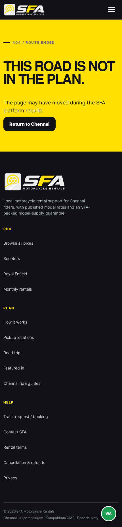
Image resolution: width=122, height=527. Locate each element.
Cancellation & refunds (24, 462)
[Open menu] (112, 9)
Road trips (12, 352)
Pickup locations (18, 337)
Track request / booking (25, 416)
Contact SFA (14, 431)
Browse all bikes (18, 243)
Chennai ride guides (21, 383)
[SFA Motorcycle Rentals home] (24, 9)
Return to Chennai (29, 124)
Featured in (13, 368)
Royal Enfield (15, 273)
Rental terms (15, 447)
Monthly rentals (17, 289)
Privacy (10, 477)
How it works (15, 322)
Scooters (11, 258)
